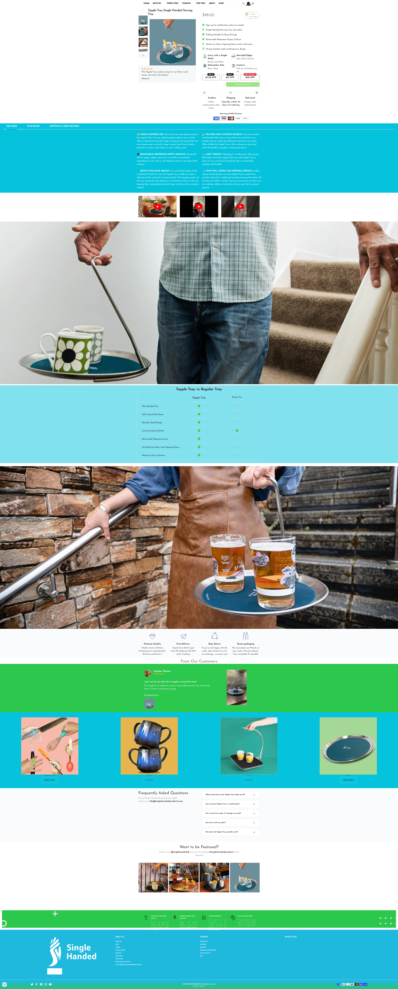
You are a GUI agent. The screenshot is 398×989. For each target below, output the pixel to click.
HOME (146, 3)
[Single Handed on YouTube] (50, 984)
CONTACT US (204, 941)
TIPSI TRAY (200, 3)
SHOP (221, 3)
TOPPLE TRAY (172, 3)
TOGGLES (186, 3)
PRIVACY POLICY (205, 953)
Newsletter (291, 937)
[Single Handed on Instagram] (45, 984)
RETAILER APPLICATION (122, 961)
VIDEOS (117, 947)
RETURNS (203, 947)
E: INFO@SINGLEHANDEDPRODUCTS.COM (128, 964)
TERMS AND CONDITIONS (208, 950)
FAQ (201, 956)
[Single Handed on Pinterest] (41, 984)
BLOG (117, 944)
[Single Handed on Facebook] (36, 984)
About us (119, 937)
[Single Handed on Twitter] (32, 984)
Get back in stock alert (243, 84)
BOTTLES (157, 3)
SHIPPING (203, 944)
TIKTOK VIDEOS (120, 950)
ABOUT (212, 3)
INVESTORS (119, 959)
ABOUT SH (118, 941)
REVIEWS (118, 953)
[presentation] (135, 877)
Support (204, 937)
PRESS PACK (119, 956)
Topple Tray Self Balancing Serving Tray (172, 17)
